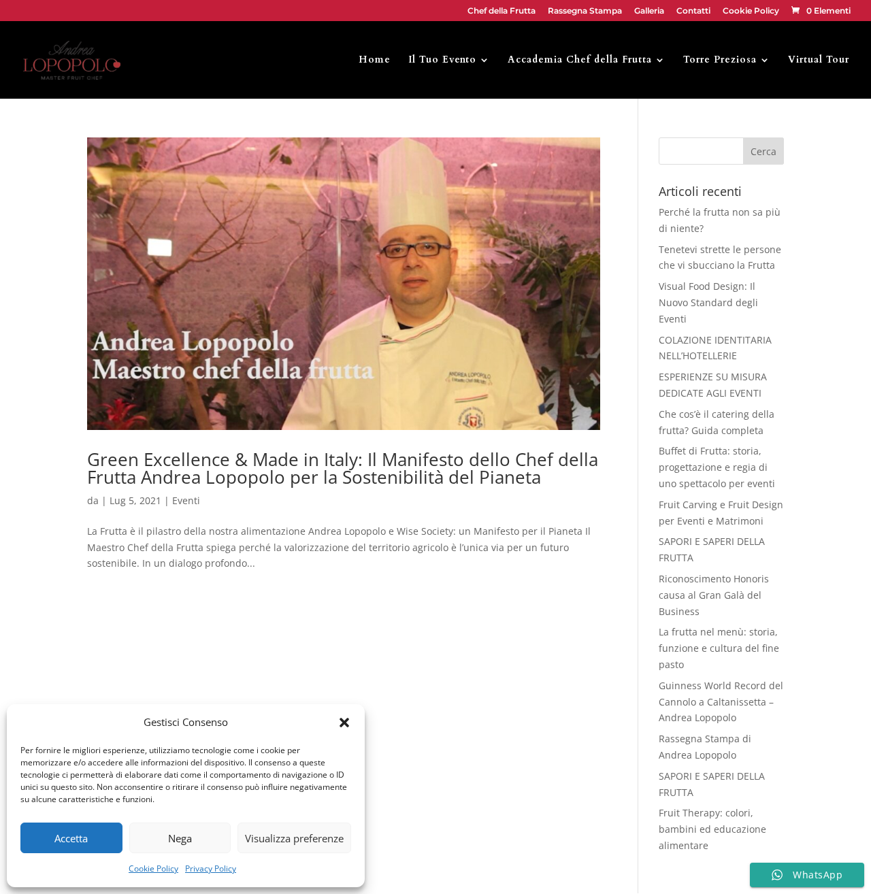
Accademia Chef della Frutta (580, 60)
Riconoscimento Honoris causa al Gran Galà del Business (714, 595)
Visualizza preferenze (294, 838)
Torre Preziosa (720, 60)
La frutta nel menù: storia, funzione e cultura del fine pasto (719, 648)
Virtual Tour (818, 60)
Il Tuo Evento (442, 60)
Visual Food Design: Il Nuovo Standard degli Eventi (708, 302)
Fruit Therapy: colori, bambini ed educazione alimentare (712, 829)
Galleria (649, 11)
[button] (344, 722)
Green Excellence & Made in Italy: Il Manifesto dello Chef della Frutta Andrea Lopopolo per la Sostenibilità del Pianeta (342, 468)
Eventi (186, 500)
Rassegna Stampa (585, 11)
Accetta (71, 838)
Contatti (693, 11)
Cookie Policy (153, 868)
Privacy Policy (210, 868)
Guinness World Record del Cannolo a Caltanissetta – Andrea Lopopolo (721, 702)
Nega (180, 838)
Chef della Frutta (501, 11)
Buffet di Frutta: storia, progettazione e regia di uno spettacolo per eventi (717, 467)
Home (375, 60)
